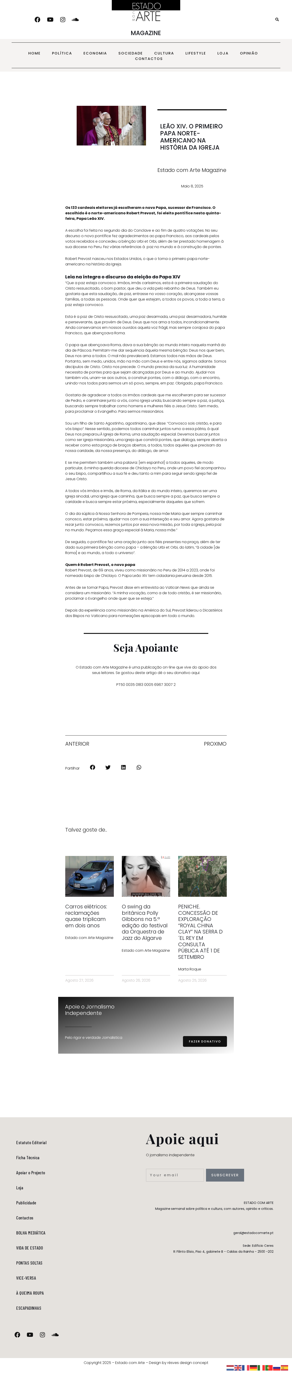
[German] (254, 1367)
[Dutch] (230, 1367)
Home (34, 53)
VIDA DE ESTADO (29, 1247)
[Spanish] (285, 1367)
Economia (95, 53)
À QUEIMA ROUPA (30, 1293)
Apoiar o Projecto (30, 1172)
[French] (246, 1367)
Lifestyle (195, 53)
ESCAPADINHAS (28, 1308)
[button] (277, 19)
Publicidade (26, 1202)
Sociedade (130, 53)
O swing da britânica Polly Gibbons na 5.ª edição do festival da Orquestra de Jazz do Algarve (144, 922)
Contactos (149, 58)
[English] (238, 1367)
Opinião (249, 53)
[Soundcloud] (75, 19)
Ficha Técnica (28, 1157)
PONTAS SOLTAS (29, 1262)
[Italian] (261, 1367)
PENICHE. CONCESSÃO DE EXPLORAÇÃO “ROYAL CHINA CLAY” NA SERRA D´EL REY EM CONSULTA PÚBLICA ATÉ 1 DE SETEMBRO (200, 932)
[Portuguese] (269, 1367)
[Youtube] (50, 19)
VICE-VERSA (26, 1278)
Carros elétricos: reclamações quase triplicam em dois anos (86, 916)
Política (62, 53)
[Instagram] (62, 19)
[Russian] (277, 1367)
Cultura (164, 53)
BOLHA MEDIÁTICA (31, 1232)
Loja (223, 53)
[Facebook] (37, 19)
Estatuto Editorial (31, 1142)
